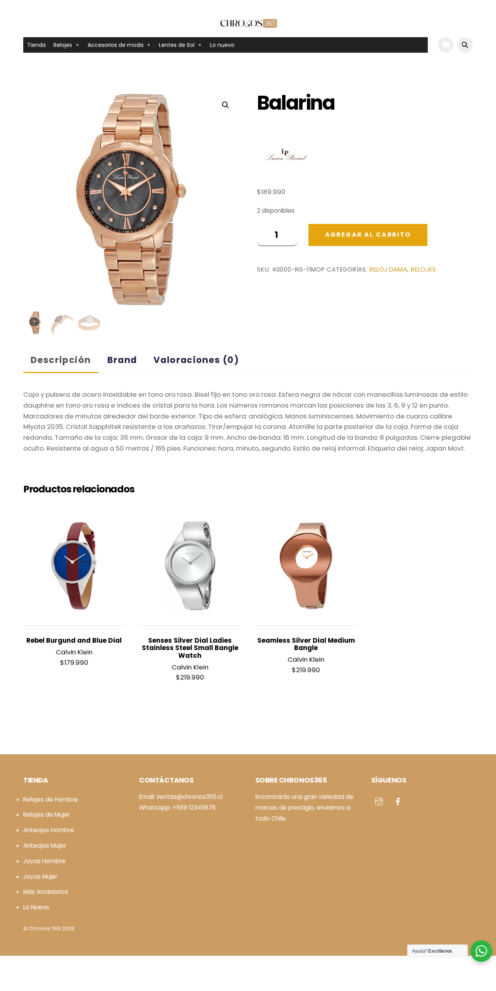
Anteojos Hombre (48, 830)
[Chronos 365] (248, 25)
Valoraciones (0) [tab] (196, 360)
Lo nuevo (222, 45)
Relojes (62, 45)
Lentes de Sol (177, 45)
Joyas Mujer (40, 876)
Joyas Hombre (44, 861)
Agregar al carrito (368, 234)
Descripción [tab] (61, 360)
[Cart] (445, 45)
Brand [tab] (122, 360)
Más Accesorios (45, 892)
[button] (225, 105)
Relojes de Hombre (50, 799)
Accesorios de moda (115, 45)
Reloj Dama (388, 269)
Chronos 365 (45, 928)
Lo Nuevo (36, 907)
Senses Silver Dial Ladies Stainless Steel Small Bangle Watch (190, 648)
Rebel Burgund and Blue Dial (74, 640)
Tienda (36, 45)
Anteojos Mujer (44, 845)
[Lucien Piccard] (286, 156)
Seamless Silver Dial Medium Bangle (306, 644)
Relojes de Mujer (46, 814)
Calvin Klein (74, 652)
